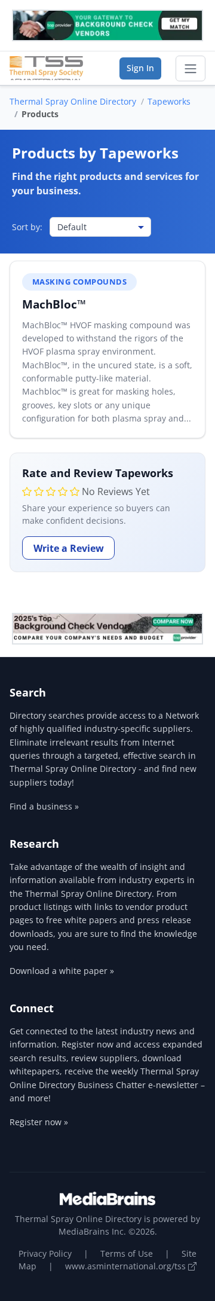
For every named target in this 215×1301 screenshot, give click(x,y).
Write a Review (68, 548)
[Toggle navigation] (190, 69)
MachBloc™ (54, 304)
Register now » (39, 1122)
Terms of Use (126, 1253)
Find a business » (44, 806)
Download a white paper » (62, 970)
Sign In (140, 68)
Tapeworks (169, 101)
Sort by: (27, 227)
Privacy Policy (45, 1253)
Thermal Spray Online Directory (73, 101)
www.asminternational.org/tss (126, 1266)
